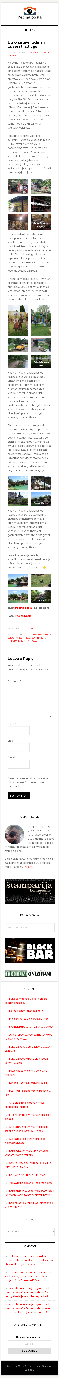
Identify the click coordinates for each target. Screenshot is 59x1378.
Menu (32, 30)
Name (12, 724)
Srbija (27, 638)
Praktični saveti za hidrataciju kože (28, 1018)
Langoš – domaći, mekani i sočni (28, 1082)
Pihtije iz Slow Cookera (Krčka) (22, 1280)
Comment (14, 681)
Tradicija (12, 641)
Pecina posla (29, 13)
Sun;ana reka (38, 638)
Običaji (11, 638)
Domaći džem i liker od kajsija (26, 1010)
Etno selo (37, 635)
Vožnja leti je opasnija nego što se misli (31, 1182)
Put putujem (26, 629)
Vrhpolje (32, 641)
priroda (19, 638)
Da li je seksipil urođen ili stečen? (28, 1174)
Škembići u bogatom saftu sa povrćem (31, 1026)
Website (12, 757)
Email (12, 740)
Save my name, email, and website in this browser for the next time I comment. (28, 782)
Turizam (22, 641)
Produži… (28, 866)
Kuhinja (47, 635)
